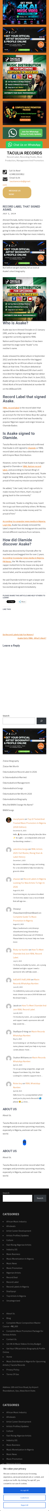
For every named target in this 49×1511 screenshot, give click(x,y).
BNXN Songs (8, 810)
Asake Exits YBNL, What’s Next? (32, 638)
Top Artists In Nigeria (16, 1296)
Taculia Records (24, 153)
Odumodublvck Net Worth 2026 (17, 793)
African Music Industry (16, 1221)
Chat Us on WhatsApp (26, 145)
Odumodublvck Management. (16, 782)
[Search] (41, 721)
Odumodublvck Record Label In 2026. (20, 771)
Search (6, 715)
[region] (24, 1487)
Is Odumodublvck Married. (15, 777)
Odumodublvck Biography (15, 799)
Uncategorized (13, 1300)
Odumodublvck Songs (13, 788)
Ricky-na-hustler (20, 949)
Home (9, 1356)
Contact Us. (11, 1339)
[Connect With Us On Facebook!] (24, 1142)
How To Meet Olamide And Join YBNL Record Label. (28, 953)
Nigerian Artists (13, 1272)
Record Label (12, 1282)
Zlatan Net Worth (11, 766)
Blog (8, 1318)
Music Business (13, 1254)
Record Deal (12, 1277)
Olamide (32, 448)
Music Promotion (14, 1268)
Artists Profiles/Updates (17, 1235)
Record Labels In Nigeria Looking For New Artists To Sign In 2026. (29, 882)
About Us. (10, 1313)
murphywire (18, 819)
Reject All (24, 1505)
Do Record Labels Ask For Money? (18, 634)
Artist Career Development (18, 1230)
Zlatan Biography (11, 760)
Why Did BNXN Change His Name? (18, 804)
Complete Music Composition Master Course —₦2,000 (22, 1324)
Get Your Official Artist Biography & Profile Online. (24, 1350)
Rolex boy (17, 1083)
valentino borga (20, 849)
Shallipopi (11, 1291)
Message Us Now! (15, 192)
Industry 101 (11, 1249)
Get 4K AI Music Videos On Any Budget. (23, 1343)
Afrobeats (11, 1226)
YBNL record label (11, 407)
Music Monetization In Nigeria (20, 1258)
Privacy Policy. (13, 1369)
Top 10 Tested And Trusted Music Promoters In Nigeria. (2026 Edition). (29, 823)
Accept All (24, 1490)
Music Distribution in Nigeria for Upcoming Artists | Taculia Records (24, 1363)
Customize (24, 1497)
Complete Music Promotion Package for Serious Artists (23, 1333)
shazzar (16, 878)
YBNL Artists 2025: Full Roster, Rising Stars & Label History (27, 853)
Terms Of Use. (12, 1374)
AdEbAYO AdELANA (22, 979)
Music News (11, 1263)
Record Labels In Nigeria (17, 1286)
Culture (9, 1240)
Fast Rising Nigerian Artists (18, 1244)
